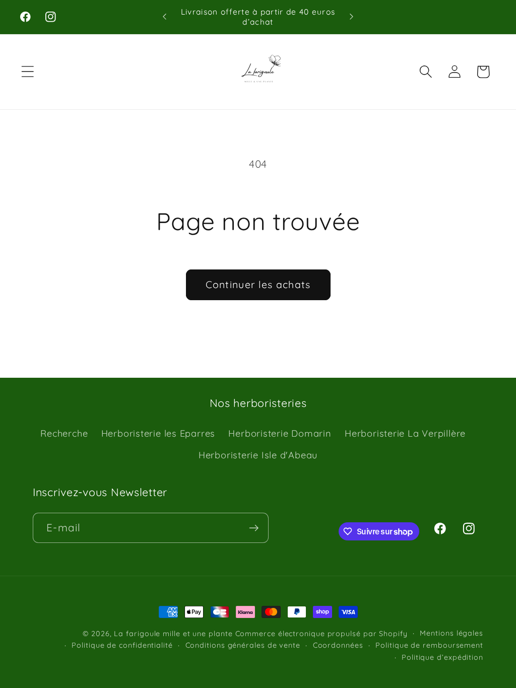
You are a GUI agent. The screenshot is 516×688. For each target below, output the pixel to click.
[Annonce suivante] (352, 17)
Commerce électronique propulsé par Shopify (321, 633)
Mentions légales (451, 633)
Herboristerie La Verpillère (405, 433)
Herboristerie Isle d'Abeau (258, 455)
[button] (27, 71)
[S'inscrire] (253, 528)
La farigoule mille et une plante (173, 633)
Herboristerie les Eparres (158, 433)
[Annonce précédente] (164, 17)
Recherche (64, 433)
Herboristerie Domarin (279, 433)
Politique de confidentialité (122, 645)
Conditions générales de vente (242, 645)
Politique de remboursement (429, 645)
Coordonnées (338, 645)
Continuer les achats (258, 284)
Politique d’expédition (442, 657)
